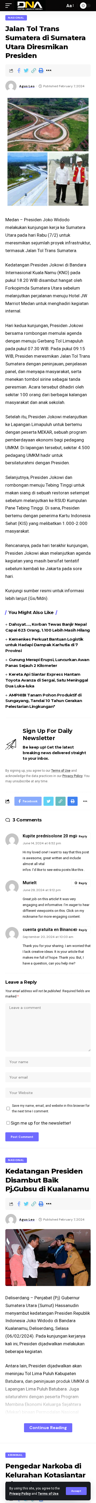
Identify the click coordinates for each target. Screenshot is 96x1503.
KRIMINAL (15, 1455)
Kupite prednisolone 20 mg (49, 835)
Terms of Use (48, 1494)
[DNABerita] (30, 5)
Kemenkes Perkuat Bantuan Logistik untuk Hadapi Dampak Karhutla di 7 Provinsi (44, 645)
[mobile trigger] (9, 5)
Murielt (30, 882)
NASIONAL (16, 17)
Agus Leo (27, 86)
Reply (83, 836)
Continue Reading (48, 1427)
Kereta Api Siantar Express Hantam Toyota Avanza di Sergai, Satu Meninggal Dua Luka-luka (46, 680)
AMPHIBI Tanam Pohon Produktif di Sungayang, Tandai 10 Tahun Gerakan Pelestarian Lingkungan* (43, 700)
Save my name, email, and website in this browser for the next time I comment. (51, 1108)
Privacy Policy (20, 1494)
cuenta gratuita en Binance (49, 929)
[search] (60, 5)
